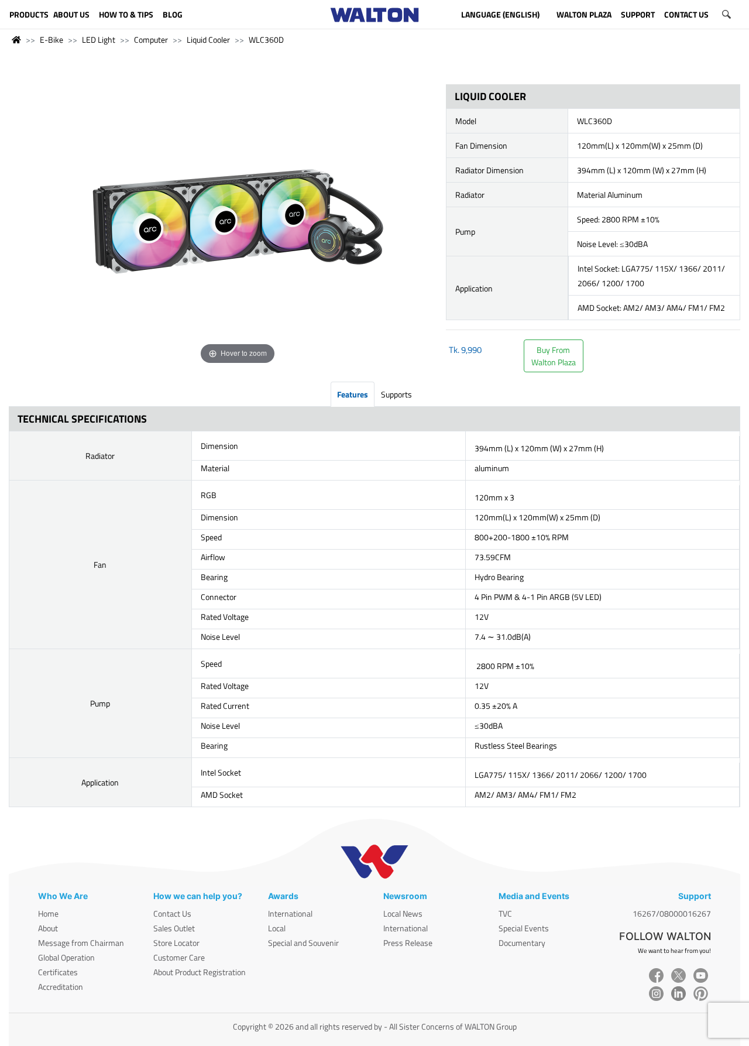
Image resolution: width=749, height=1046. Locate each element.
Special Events (524, 928)
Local (277, 928)
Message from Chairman (81, 943)
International (290, 913)
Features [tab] (352, 394)
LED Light (98, 39)
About (48, 928)
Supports (396, 394)
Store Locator (176, 943)
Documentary (522, 943)
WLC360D (266, 39)
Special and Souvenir (303, 943)
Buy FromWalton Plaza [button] (553, 356)
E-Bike (51, 39)
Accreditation (60, 986)
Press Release (407, 943)
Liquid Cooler (208, 39)
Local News (402, 913)
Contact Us (172, 913)
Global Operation (66, 957)
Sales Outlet (174, 928)
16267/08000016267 (672, 913)
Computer (151, 39)
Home (48, 913)
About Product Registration (199, 972)
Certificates (58, 972)
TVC (505, 913)
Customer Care (179, 957)
